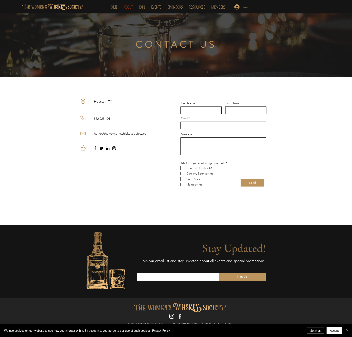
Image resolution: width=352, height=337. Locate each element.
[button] (197, 7)
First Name (188, 103)
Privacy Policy (161, 330)
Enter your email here (150, 270)
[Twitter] (101, 148)
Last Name (232, 103)
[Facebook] (95, 148)
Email (184, 118)
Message (186, 134)
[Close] (347, 330)
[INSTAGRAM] (171, 316)
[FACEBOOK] (180, 316)
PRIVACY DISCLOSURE (218, 323)
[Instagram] (114, 148)
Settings (315, 330)
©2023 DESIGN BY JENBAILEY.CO (148, 323)
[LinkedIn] (107, 148)
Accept (334, 330)
